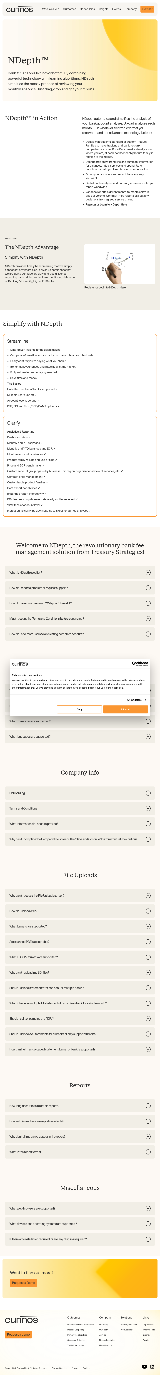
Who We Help (50, 9)
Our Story (103, 1324)
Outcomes (69, 9)
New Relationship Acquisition (80, 1324)
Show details (134, 699)
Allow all (125, 709)
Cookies (86, 1368)
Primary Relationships (77, 1335)
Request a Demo (23, 1283)
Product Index (126, 1330)
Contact (147, 9)
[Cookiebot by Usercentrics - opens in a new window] (134, 663)
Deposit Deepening (75, 1330)
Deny (79, 709)
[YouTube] (144, 1367)
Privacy (75, 1368)
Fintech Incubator (107, 1340)
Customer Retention (76, 1340)
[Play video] (119, 264)
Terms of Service (59, 1368)
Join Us (102, 1335)
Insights (103, 9)
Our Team (103, 1330)
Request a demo (18, 1334)
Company (131, 9)
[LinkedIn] (152, 1367)
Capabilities (87, 9)
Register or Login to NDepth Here (105, 287)
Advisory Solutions (128, 1324)
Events (116, 9)
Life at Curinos (105, 1345)
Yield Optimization (75, 1345)
